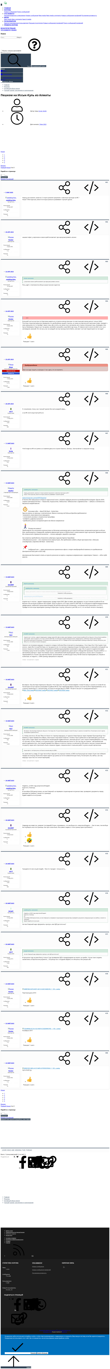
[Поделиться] (64, 188)
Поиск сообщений (23, 12)
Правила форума (11, 25)
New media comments (53, 15)
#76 (106, 893)
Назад (3, 152)
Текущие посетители (36, 23)
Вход (4, 71)
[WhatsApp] (33, 1162)
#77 (106, 934)
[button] (34, 51)
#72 (106, 710)
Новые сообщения (10, 12)
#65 (106, 349)
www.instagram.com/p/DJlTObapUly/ (34, 498)
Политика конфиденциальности (14, 1239)
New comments (17, 19)
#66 (106, 393)
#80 (106, 1053)
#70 (106, 617)
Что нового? (9, 14)
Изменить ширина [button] (11, 1234)
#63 (106, 261)
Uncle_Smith (42, 111)
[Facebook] (11, 1162)
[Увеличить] (5, 175)
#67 (106, 433)
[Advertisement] (52, 139)
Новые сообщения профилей (71, 15)
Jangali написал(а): (29, 951)
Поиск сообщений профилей (73, 23)
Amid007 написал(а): (29, 634)
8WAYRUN (64, 1332)
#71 (106, 669)
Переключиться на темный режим (15, 1232)
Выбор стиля (9, 1231)
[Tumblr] (30, 1162)
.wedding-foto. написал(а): (31, 489)
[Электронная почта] (36, 1162)
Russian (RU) (9, 1235)
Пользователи (10, 21)
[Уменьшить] (7, 175)
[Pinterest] (26, 1162)
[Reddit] (23, 1162)
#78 (106, 973)
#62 (106, 222)
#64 (106, 301)
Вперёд (3, 166)
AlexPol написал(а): (29, 583)
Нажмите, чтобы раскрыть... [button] (65, 593)
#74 (106, 810)
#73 (106, 770)
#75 (106, 853)
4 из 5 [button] (13, 168)
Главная (7, 8)
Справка (8, 1241)
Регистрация (7, 74)
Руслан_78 (9, 1289)
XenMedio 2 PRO (47, 1332)
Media (6, 17)
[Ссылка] (39, 1162)
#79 (106, 1013)
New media (42, 15)
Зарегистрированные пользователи (16, 23)
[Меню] (1, 5)
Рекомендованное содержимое (14, 15)
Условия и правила (11, 1238)
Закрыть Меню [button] (8, 81)
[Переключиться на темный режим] (17, 28)
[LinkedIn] (20, 1162)
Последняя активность (89, 15)
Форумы (7, 10)
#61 (106, 182)
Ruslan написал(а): (29, 278)
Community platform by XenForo (55, 1330)
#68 (106, 473)
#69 (106, 567)
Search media (26, 19)
